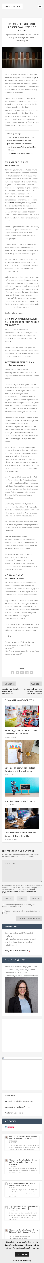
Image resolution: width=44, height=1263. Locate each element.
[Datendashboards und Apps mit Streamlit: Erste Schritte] (22, 818)
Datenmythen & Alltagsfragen (17, 1107)
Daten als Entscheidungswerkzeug (19, 1101)
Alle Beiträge (19, 37)
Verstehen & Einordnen (14, 1113)
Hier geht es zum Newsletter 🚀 (18, 951)
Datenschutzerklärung (22, 1260)
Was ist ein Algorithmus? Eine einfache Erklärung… (23, 1207)
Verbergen (17, 134)
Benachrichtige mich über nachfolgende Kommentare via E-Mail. (19, 905)
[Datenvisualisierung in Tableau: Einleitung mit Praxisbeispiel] (22, 752)
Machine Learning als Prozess (20, 801)
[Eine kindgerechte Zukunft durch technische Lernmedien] (22, 716)
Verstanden (22, 1254)
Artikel (14, 456)
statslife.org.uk (16, 313)
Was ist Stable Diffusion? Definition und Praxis (23, 1231)
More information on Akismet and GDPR (19, 892)
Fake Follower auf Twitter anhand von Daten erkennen (23, 1138)
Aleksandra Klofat (24, 34)
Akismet (32, 889)
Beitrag (11, 203)
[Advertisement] (22, 1035)
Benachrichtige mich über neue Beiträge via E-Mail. (21, 912)
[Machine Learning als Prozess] (22, 787)
